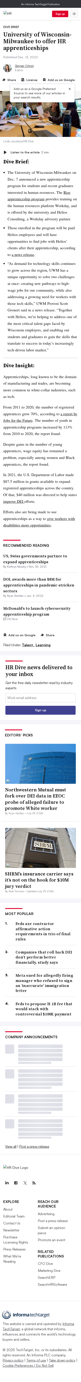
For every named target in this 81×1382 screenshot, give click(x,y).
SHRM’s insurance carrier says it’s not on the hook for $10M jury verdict (39, 879)
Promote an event (51, 1240)
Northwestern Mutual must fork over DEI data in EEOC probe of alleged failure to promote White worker (35, 799)
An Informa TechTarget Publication (40, 4)
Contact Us (11, 1223)
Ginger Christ (24, 66)
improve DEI (13, 501)
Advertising (46, 1214)
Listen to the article (30, 152)
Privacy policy (13, 1360)
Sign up (60, 13)
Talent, (28, 645)
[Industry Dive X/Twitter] (24, 1183)
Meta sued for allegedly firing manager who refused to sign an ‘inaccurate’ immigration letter (44, 983)
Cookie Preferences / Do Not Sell (28, 1365)
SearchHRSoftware (52, 1284)
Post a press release (34, 1146)
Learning (43, 645)
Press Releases (14, 1249)
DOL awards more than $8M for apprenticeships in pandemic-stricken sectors (38, 585)
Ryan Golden (15, 595)
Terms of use (36, 1360)
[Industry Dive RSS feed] (33, 1183)
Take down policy (62, 1360)
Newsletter (11, 1230)
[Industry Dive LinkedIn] (6, 1183)
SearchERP (46, 1277)
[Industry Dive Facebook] (15, 1183)
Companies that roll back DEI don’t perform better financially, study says (44, 957)
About (8, 1209)
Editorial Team (14, 1216)
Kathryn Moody (16, 566)
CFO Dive (45, 1263)
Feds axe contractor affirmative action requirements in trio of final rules (43, 931)
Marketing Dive (49, 1270)
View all (10, 1146)
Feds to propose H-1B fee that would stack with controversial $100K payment (44, 1009)
